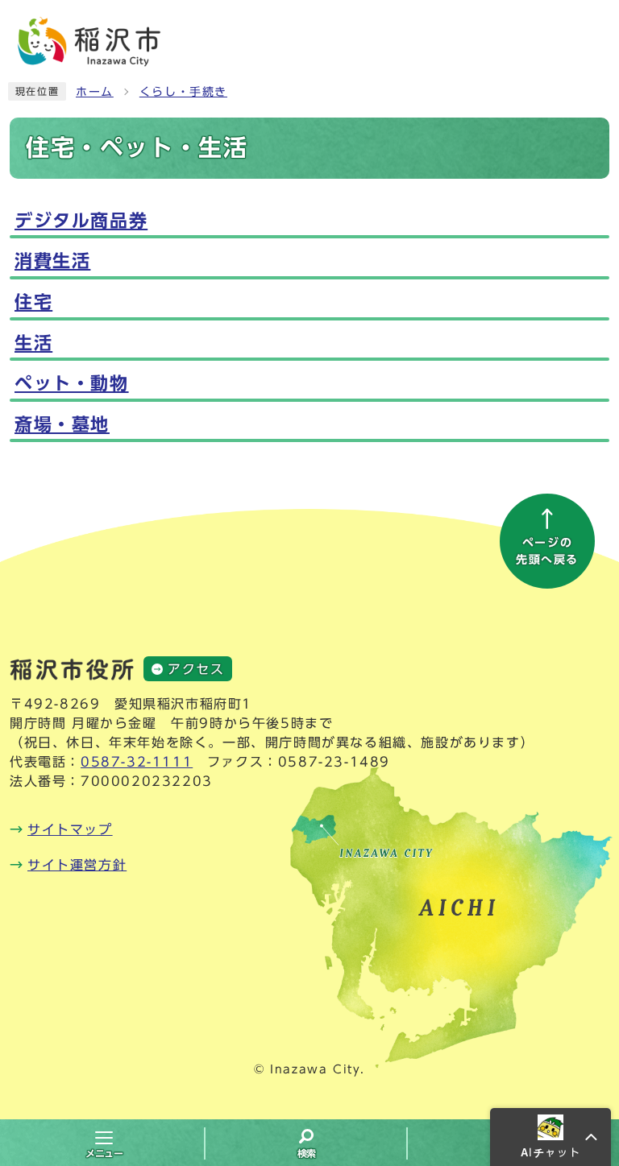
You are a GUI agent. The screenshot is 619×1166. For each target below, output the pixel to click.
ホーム (95, 91)
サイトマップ (70, 829)
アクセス (196, 669)
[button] (550, 1137)
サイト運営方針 (77, 864)
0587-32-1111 (137, 761)
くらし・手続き (183, 91)
